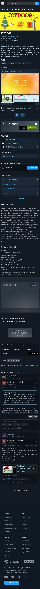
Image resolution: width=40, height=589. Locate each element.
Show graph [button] (32, 353)
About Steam (8, 517)
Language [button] (5, 349)
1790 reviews (20, 436)
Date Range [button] (17, 349)
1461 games (10, 436)
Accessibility (8, 544)
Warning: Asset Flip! (11, 393)
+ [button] (29, 63)
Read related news (8, 189)
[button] (5, 9)
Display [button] (4, 353)
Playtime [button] (29, 349)
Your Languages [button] (12, 360)
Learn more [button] (33, 168)
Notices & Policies (10, 548)
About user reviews (7, 321)
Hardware (25, 524)
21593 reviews (21, 378)
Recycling (25, 528)
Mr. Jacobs (10, 434)
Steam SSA (8, 521)
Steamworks (8, 524)
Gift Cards (7, 532)
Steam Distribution (10, 528)
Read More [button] (33, 416)
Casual (11, 63)
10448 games (10, 378)
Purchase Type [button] (20, 345)
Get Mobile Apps (11, 582)
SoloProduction (13, 36)
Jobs (23, 521)
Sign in (3, 108)
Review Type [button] (6, 345)
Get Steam (25, 541)
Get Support (26, 548)
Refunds (7, 555)
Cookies (7, 552)
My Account (26, 552)
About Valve (26, 517)
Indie (4, 63)
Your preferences (20, 321)
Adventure (21, 63)
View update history (9, 184)
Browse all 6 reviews (20, 490)
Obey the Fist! (11, 376)
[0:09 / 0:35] (20, 83)
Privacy (6, 541)
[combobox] (21, 3)
